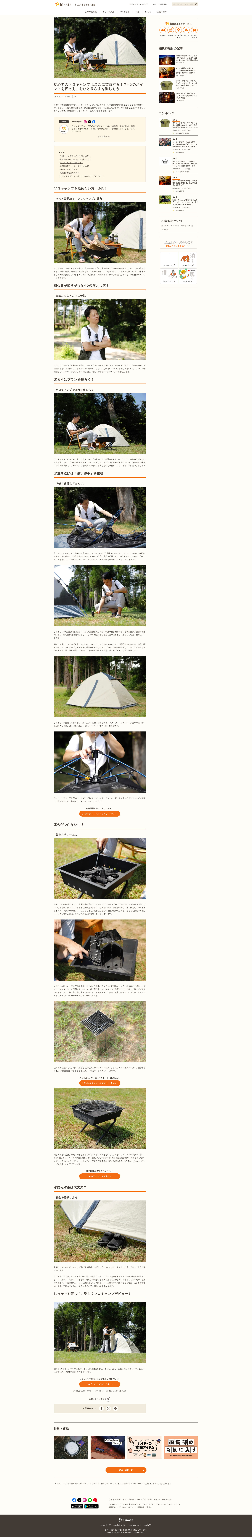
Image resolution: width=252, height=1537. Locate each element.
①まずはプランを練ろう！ (71, 163)
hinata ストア (106, 1525)
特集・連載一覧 (126, 1470)
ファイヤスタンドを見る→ (99, 1176)
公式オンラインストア (140, 4)
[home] (126, 1520)
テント (102, 1391)
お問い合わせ (136, 1504)
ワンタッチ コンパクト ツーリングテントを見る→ (101, 814)
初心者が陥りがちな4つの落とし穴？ (76, 159)
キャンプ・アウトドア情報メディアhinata (70, 1484)
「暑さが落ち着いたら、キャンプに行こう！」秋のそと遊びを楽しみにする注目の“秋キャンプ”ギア (187, 58)
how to (148, 12)
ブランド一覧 (148, 1504)
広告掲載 (125, 1504)
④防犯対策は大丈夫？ (69, 173)
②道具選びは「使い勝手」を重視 (74, 166)
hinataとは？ (114, 1504)
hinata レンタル (120, 1525)
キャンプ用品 (108, 12)
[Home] (75, 5)
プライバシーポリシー (126, 1507)
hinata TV (147, 1525)
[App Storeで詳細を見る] (77, 1507)
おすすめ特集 (91, 12)
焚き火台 (123, 1391)
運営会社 (150, 1507)
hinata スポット (135, 1525)
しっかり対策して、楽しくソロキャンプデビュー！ (82, 176)
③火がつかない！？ (68, 169)
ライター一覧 (161, 1504)
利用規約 (112, 1507)
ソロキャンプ (93, 1391)
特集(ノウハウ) (112, 1391)
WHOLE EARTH (80, 1391)
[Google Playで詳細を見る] (91, 1507)
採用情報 (140, 1507)
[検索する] (196, 4)
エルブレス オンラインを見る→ (99, 1384)
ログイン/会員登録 (160, 4)
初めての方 (162, 12)
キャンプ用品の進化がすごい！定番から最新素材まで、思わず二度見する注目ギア (186, 70)
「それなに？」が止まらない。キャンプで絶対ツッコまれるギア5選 (186, 96)
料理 (137, 12)
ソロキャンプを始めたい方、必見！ (75, 156)
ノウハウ (68, 96)
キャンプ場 (125, 12)
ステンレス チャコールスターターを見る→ (100, 1083)
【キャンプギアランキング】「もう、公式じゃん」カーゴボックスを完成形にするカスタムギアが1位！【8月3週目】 (186, 83)
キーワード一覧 (174, 1504)
